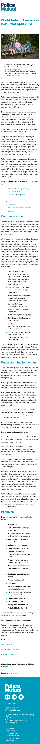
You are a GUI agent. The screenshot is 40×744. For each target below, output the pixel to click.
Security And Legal (11, 733)
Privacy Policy (10, 731)
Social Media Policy (12, 738)
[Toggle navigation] (36, 9)
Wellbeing (11, 673)
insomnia (11, 198)
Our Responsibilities (12, 736)
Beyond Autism (6, 645)
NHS (2, 659)
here (6, 667)
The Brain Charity (7, 654)
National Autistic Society (10, 649)
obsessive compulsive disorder (19, 208)
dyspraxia (21, 195)
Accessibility (9, 728)
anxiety (10, 201)
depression (12, 204)
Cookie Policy (10, 741)
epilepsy (11, 211)
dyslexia (11, 195)
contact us (16, 75)
